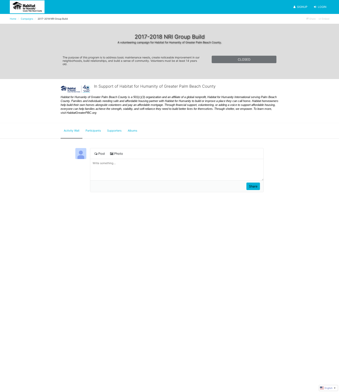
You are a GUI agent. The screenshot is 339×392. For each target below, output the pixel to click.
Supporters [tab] (114, 130)
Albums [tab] (132, 130)
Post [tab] (101, 154)
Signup (302, 6)
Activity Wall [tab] (71, 130)
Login (322, 6)
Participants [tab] (93, 130)
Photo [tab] (118, 154)
